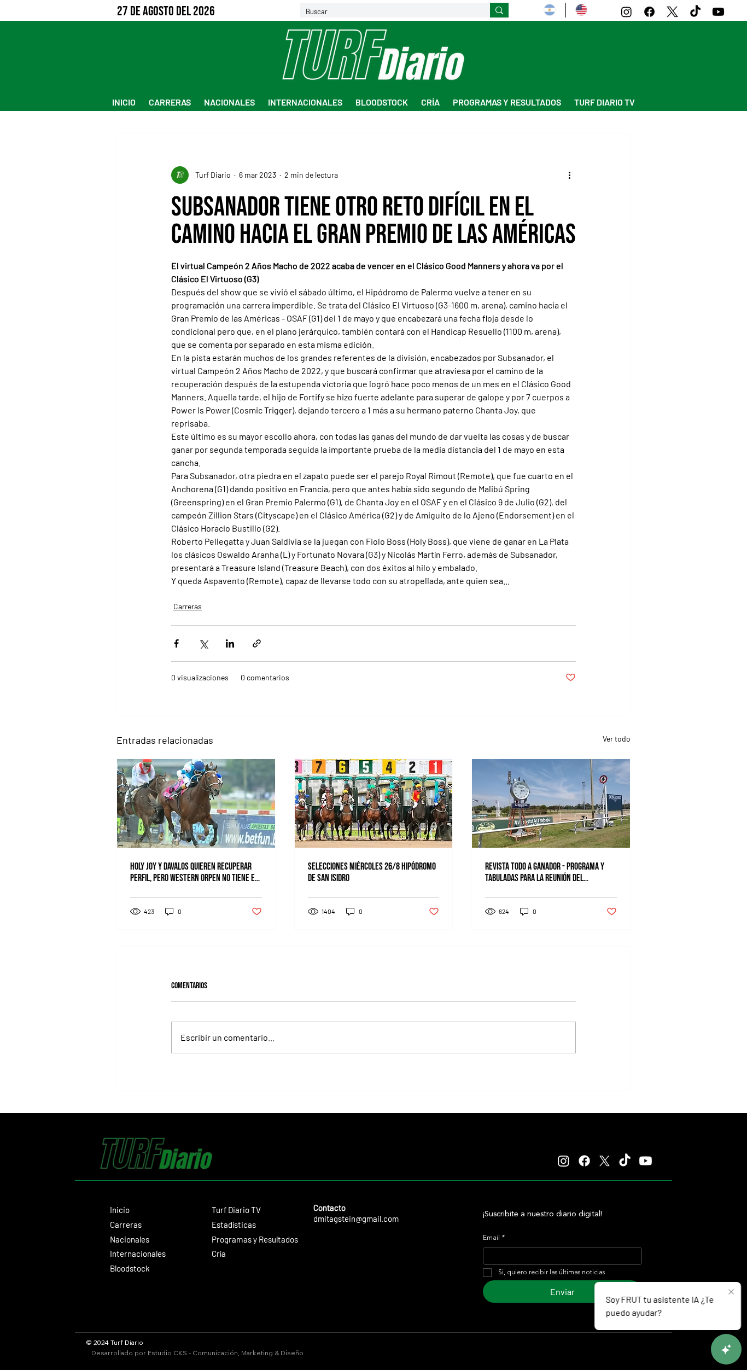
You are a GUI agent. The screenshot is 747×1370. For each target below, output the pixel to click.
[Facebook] (649, 12)
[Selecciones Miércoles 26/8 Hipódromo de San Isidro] (374, 803)
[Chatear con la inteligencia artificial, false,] (726, 1349)
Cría (219, 1253)
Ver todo (617, 738)
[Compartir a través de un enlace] (257, 643)
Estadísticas (234, 1224)
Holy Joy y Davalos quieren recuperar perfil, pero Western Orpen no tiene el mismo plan (194, 872)
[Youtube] (718, 12)
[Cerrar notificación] (731, 1292)
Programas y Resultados (255, 1239)
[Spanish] (549, 10)
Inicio (120, 1210)
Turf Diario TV (236, 1210)
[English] (581, 10)
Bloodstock (130, 1268)
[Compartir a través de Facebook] (176, 643)
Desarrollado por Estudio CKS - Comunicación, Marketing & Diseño (197, 1353)
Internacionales (138, 1253)
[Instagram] (626, 12)
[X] (672, 12)
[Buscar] (499, 10)
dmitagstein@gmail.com (356, 1218)
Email (494, 1238)
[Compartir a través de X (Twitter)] (203, 643)
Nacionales (129, 1239)
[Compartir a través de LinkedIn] (230, 643)
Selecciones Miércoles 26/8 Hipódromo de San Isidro (372, 872)
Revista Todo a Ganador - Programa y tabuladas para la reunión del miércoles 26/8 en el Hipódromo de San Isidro (549, 872)
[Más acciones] (569, 175)
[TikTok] (695, 12)
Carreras (187, 606)
